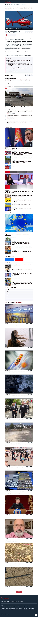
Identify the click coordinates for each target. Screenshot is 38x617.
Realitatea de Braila (31, 608)
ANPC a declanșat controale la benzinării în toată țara (21, 238)
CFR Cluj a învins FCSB (11, 118)
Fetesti (28, 80)
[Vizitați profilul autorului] (6, 32)
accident (18, 80)
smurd (14, 80)
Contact (2, 601)
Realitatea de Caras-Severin (4, 608)
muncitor (23, 80)
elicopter (10, 80)
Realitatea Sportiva (8, 606)
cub (6, 80)
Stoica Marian (30, 347)
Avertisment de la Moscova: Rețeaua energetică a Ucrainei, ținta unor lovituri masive (21, 205)
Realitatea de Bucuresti (18, 609)
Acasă (7, 4)
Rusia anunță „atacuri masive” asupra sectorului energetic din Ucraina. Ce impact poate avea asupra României (21, 243)
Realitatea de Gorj (25, 608)
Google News (26, 83)
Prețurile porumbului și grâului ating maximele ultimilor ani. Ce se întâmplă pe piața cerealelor (21, 247)
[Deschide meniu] (32, 2)
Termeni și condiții (6, 601)
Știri (9, 4)
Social (6, 109)
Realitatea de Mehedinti (25, 609)
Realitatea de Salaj (19, 606)
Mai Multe (19, 591)
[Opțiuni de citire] (36, 615)
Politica (8, 113)
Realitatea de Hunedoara (4, 609)
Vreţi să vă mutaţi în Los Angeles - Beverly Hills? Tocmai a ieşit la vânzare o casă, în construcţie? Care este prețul (19, 68)
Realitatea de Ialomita (15, 31)
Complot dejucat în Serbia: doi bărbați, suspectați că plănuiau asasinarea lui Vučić (19, 61)
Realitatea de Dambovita (26, 606)
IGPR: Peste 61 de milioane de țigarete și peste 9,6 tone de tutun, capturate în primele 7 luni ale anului (17, 492)
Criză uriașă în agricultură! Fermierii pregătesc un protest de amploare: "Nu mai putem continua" (17, 564)
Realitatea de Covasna (32, 609)
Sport (8, 117)
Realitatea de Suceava (19, 608)
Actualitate (12, 4)
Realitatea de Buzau (11, 609)
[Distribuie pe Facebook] (28, 32)
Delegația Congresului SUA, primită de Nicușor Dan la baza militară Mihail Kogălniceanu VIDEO (22, 196)
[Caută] (29, 2)
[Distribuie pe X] (32, 32)
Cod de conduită (20, 601)
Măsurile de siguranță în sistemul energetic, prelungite (21, 251)
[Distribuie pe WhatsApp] (30, 32)
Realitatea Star (14, 606)
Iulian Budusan (30, 394)
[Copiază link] (26, 32)
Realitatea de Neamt (12, 608)
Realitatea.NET (3, 606)
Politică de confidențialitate (13, 601)
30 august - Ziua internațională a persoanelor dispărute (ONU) (17, 349)
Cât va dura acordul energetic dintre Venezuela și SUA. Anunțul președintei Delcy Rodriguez (19, 70)
